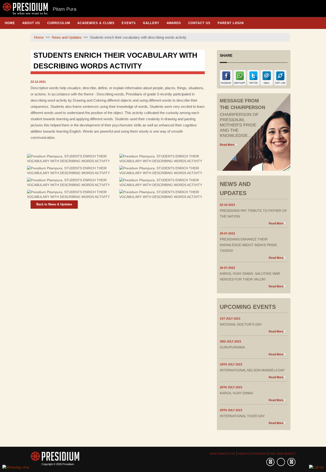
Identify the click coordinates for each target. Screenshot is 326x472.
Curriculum (58, 23)
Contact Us (199, 23)
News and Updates (67, 37)
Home (10, 23)
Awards (174, 23)
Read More (227, 144)
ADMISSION (259, 453)
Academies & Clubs (96, 23)
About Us (31, 23)
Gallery (151, 23)
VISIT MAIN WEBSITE (282, 453)
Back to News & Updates (54, 204)
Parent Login (231, 23)
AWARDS (243, 453)
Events (129, 23)
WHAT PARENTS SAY (222, 453)
